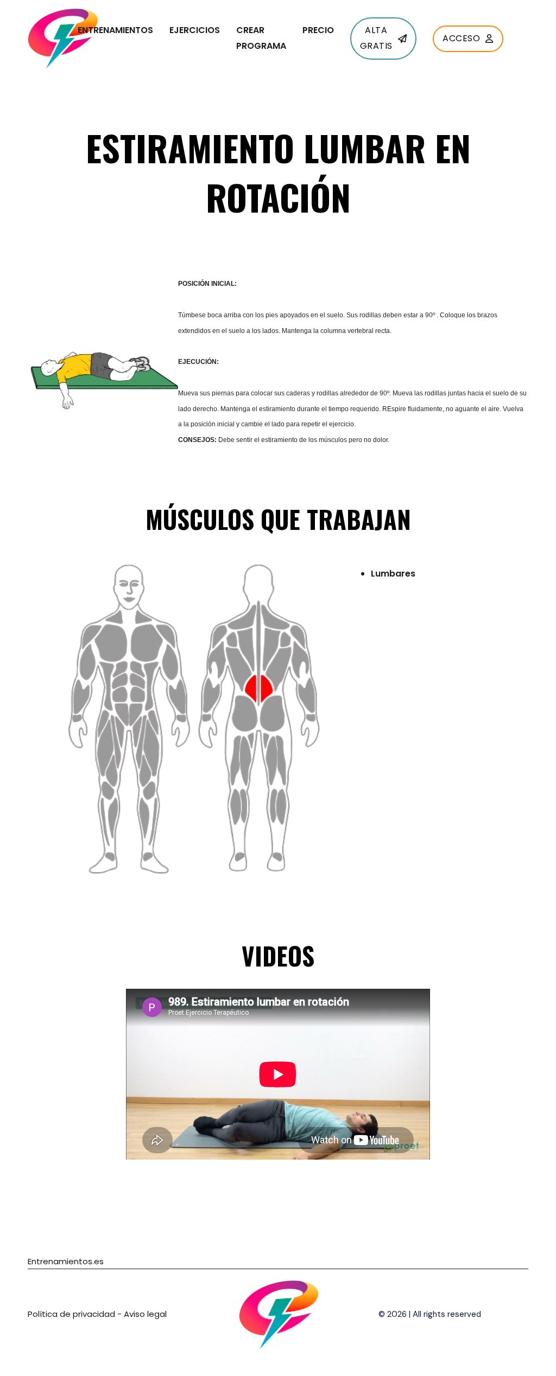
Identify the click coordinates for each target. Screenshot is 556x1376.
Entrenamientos (115, 30)
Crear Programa (261, 38)
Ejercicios (194, 30)
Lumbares (393, 573)
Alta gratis (376, 38)
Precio (318, 30)
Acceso (461, 38)
